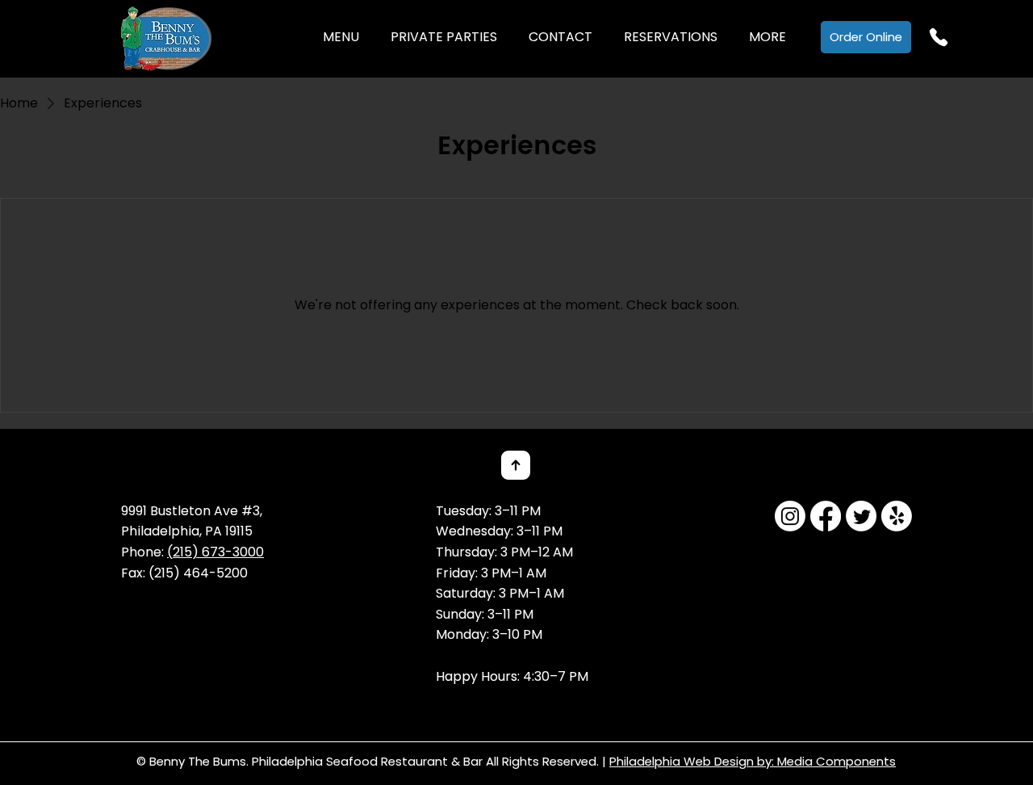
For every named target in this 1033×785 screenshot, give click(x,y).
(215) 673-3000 (215, 552)
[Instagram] (790, 516)
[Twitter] (861, 516)
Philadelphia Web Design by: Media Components (752, 761)
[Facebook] (825, 516)
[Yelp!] (896, 516)
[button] (340, 37)
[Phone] (938, 37)
